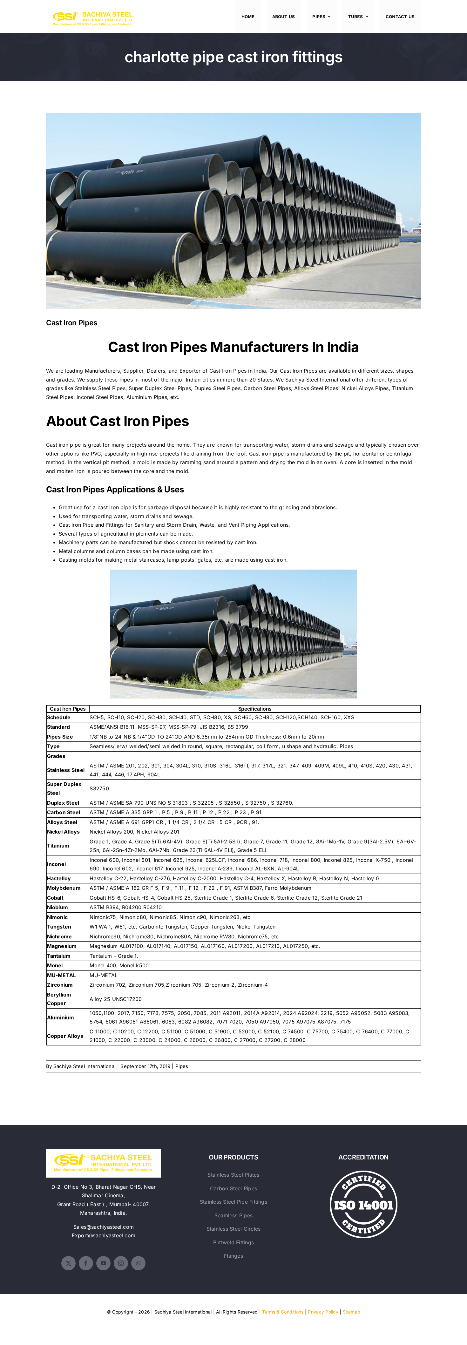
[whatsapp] (138, 1263)
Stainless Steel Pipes (100, 388)
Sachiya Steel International (317, 379)
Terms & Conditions (282, 1312)
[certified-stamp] (363, 1173)
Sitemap (352, 1312)
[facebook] (86, 1263)
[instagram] (121, 1263)
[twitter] (68, 1263)
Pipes (181, 1066)
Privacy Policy (323, 1312)
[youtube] (103, 1263)
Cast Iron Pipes (233, 206)
